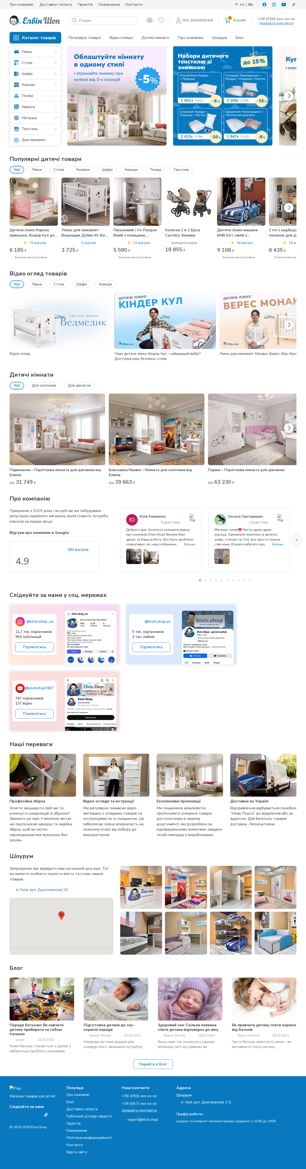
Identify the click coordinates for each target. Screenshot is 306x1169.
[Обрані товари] (161, 20)
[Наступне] (296, 540)
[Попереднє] (120, 540)
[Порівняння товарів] (150, 20)
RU (250, 5)
